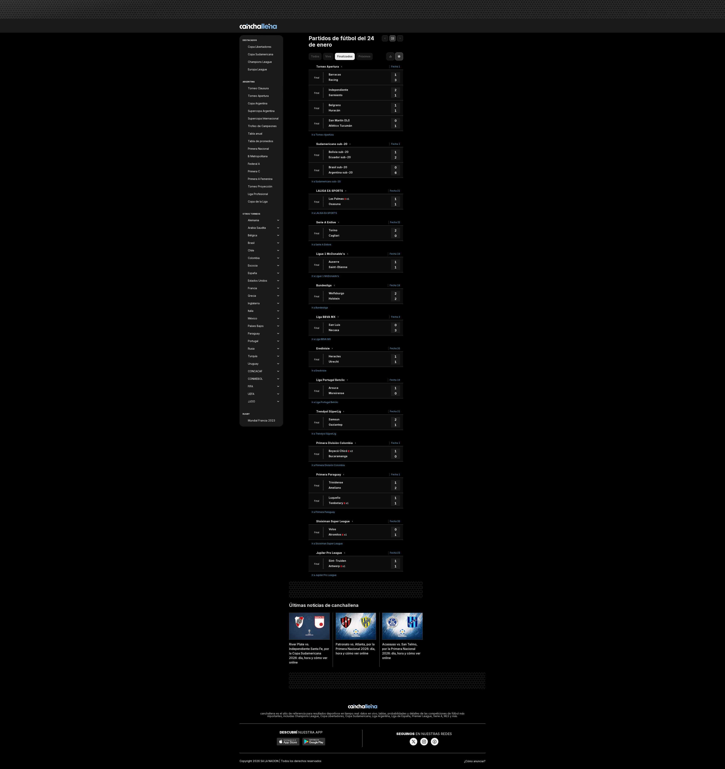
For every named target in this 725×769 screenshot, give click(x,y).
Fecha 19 (395, 253)
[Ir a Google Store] (314, 741)
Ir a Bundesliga (320, 307)
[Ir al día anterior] (385, 38)
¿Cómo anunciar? (474, 761)
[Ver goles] (399, 56)
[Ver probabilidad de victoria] (390, 56)
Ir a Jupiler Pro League (324, 575)
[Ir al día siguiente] (400, 38)
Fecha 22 (395, 222)
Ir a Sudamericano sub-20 (326, 181)
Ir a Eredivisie (319, 370)
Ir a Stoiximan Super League (327, 543)
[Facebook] (434, 741)
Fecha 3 (395, 316)
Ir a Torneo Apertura (323, 134)
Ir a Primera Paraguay (323, 512)
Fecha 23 (395, 552)
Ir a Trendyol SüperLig (324, 433)
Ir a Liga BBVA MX (321, 339)
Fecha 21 (395, 190)
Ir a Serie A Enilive (321, 244)
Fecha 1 (395, 66)
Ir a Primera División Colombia (328, 465)
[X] (413, 741)
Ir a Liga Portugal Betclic (325, 402)
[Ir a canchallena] (258, 26)
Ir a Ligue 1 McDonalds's (325, 276)
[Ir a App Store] (288, 741)
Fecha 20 (395, 348)
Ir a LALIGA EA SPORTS (324, 213)
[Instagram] (424, 741)
